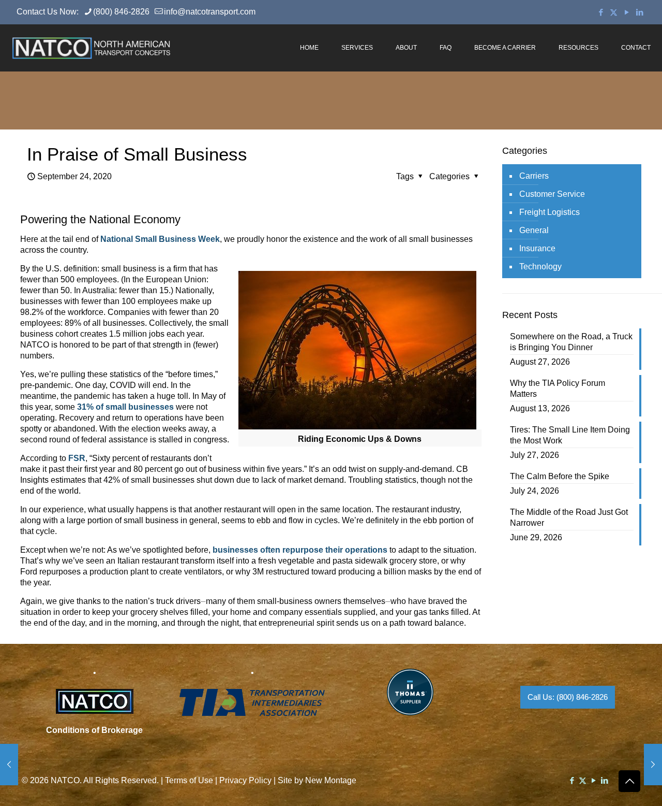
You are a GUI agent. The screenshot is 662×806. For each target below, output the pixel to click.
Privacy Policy (245, 780)
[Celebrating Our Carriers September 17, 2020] (9, 764)
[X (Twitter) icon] (614, 12)
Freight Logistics (549, 212)
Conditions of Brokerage (94, 730)
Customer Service (552, 194)
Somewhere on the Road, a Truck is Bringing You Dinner (571, 342)
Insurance (537, 248)
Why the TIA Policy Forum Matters (557, 388)
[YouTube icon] (626, 12)
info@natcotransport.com (209, 11)
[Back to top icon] (629, 781)
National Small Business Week (160, 239)
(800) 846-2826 (121, 11)
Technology (540, 266)
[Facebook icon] (601, 12)
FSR (76, 458)
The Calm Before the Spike (559, 476)
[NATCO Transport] (91, 47)
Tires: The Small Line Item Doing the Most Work (570, 435)
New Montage (330, 780)
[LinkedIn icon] (639, 12)
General (534, 230)
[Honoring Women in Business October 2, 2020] (653, 764)
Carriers (534, 175)
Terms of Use (189, 780)
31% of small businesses (125, 406)
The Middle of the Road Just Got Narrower (569, 517)
